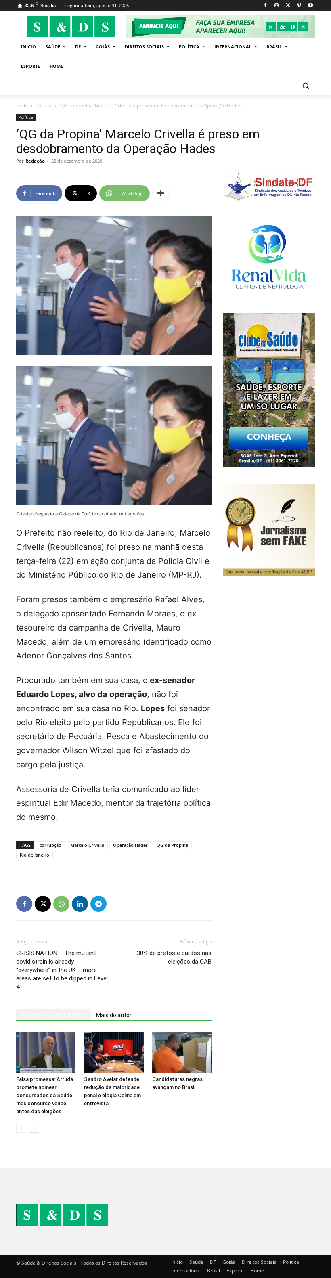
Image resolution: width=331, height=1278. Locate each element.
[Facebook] (265, 5)
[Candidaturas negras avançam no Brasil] (182, 1052)
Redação (35, 161)
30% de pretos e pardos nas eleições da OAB (174, 957)
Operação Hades (130, 845)
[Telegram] (98, 904)
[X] (288, 5)
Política (44, 105)
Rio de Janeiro (34, 855)
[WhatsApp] (61, 904)
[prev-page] (21, 1128)
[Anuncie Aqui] (220, 26)
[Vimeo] (299, 5)
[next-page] (34, 1128)
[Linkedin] (80, 904)
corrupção (50, 845)
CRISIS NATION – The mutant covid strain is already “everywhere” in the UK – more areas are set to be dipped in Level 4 (62, 970)
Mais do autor (114, 1015)
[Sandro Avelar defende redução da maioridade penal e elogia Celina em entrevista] (113, 1052)
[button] (305, 85)
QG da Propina (172, 845)
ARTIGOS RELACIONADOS (53, 1015)
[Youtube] (310, 5)
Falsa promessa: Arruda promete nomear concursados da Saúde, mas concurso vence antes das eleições (44, 1095)
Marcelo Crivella (87, 845)
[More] (160, 193)
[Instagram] (276, 5)
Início (22, 105)
